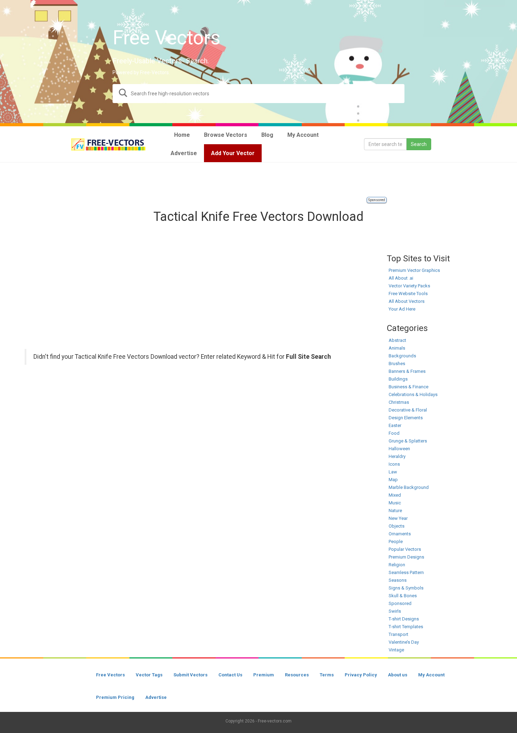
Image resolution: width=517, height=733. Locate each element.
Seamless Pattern (406, 572)
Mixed (395, 495)
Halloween (399, 448)
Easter (395, 425)
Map (393, 479)
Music (395, 502)
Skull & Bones (403, 595)
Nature (395, 510)
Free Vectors (110, 674)
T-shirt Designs (404, 619)
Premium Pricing (115, 697)
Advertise (156, 697)
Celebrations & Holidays (413, 394)
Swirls (395, 611)
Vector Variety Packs (409, 285)
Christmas (399, 402)
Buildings (398, 379)
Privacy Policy (361, 674)
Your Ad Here (402, 309)
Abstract (397, 340)
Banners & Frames (407, 371)
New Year (398, 518)
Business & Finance (408, 386)
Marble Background (409, 487)
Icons (394, 464)
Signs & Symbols (406, 588)
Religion (397, 564)
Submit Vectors (190, 674)
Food (394, 433)
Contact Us (230, 674)
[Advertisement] (258, 180)
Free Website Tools (408, 293)
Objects (396, 526)
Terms (327, 674)
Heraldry (397, 456)
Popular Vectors (405, 549)
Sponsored (376, 200)
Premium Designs (406, 557)
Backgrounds (402, 355)
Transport (398, 634)
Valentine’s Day (404, 642)
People (396, 541)
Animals (397, 348)
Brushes (397, 363)
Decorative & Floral (408, 410)
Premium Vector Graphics (414, 270)
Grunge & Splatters (408, 441)
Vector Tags (149, 674)
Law (393, 471)
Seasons (398, 580)
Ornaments (400, 533)
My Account (431, 674)
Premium (263, 674)
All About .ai (401, 278)
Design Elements (406, 417)
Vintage (396, 649)
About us (397, 674)
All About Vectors (407, 301)
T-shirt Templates (406, 626)
